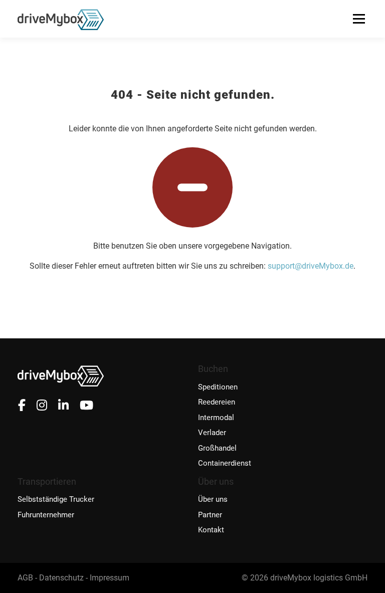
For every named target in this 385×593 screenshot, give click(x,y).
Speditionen (218, 387)
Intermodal (216, 418)
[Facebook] (22, 406)
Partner (210, 515)
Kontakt (211, 530)
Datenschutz (61, 577)
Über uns (213, 499)
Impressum (109, 577)
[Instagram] (42, 406)
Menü (358, 19)
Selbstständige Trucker (56, 499)
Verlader (212, 433)
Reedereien (216, 402)
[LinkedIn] (63, 406)
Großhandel (217, 448)
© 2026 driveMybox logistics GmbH (304, 577)
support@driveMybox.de (310, 266)
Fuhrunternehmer (46, 515)
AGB (25, 577)
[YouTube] (86, 406)
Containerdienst (224, 463)
